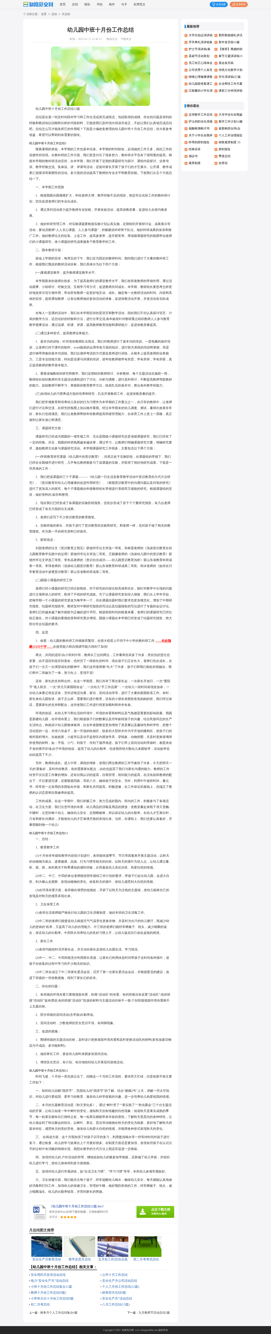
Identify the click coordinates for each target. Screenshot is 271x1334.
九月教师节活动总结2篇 (154, 1312)
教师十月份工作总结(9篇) (48, 1292)
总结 (75, 4)
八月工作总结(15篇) (116, 1304)
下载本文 (126, 39)
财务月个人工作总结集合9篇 (59, 1312)
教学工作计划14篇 (231, 121)
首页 (63, 4)
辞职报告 (225, 149)
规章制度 (195, 163)
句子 (124, 4)
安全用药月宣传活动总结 (48, 1274)
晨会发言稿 (226, 63)
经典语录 (195, 149)
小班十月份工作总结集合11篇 (51, 1286)
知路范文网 (128, 1330)
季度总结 (225, 156)
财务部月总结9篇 (114, 1292)
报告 (87, 4)
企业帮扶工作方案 (230, 83)
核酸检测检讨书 (199, 128)
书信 (100, 4)
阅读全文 (112, 39)
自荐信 (223, 163)
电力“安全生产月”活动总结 (49, 1280)
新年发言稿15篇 (229, 42)
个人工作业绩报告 (230, 135)
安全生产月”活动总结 (117, 1298)
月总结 (66, 14)
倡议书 (193, 156)
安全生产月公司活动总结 (119, 1280)
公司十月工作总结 (115, 1274)
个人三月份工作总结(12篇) (120, 1286)
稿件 (112, 4)
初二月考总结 (40, 1304)
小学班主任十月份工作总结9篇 (52, 1298)
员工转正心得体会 (200, 63)
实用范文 (139, 4)
